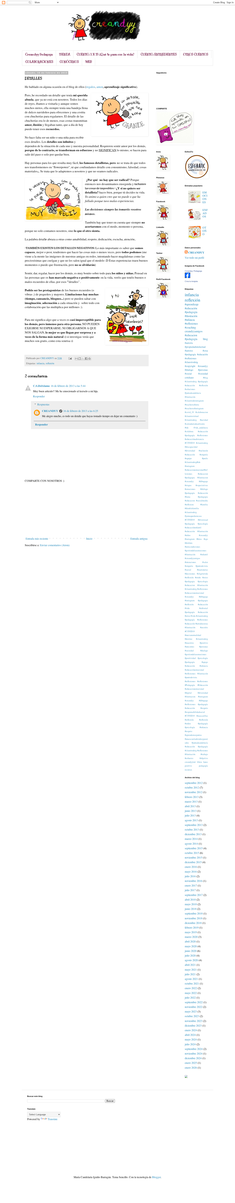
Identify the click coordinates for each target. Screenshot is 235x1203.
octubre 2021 (192, 983)
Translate (52, 1119)
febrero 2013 (192, 797)
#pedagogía (191, 339)
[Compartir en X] (83, 358)
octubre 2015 (192, 853)
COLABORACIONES (39, 62)
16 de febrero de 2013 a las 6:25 (80, 411)
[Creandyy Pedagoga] (187, 277)
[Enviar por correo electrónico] (76, 358)
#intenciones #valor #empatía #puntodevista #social (196, 566)
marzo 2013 (191, 801)
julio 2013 (190, 815)
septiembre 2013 (194, 825)
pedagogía (203, 765)
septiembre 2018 (194, 913)
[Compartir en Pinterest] (89, 358)
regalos (90, 87)
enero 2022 (191, 988)
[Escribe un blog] (79, 358)
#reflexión (189, 719)
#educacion (191, 335)
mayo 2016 (191, 871)
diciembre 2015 (193, 862)
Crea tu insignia (191, 281)
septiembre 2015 (194, 848)
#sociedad (203, 373)
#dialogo (189, 369)
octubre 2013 (192, 829)
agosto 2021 (191, 979)
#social (188, 373)
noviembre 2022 (193, 1007)
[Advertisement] (86, 509)
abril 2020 (190, 941)
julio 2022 (190, 997)
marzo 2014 (191, 839)
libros (199, 761)
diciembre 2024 (193, 1058)
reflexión (50, 363)
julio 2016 (190, 876)
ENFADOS (205, 213)
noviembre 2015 (193, 857)
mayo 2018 (191, 904)
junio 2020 (190, 951)
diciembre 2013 (193, 834)
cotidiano (189, 377)
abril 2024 (190, 1035)
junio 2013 (190, 811)
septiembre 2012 (194, 783)
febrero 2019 (192, 927)
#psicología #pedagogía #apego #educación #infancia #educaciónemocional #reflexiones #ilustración (196, 666)
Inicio (89, 538)
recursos (188, 769)
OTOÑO (204, 231)
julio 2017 (190, 890)
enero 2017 (191, 885)
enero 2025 (191, 1062)
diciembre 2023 (193, 1025)
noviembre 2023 (193, 1021)
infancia (40, 363)
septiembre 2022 (194, 1002)
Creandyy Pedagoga (39, 54)
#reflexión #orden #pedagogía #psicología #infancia (196, 723)
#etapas (188, 485)
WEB (88, 62)
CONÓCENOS (69, 62)
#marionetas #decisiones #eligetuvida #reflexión (196, 573)
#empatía (204, 454)
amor (100, 87)
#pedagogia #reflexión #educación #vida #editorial (196, 604)
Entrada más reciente (37, 538)
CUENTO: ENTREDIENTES (159, 54)
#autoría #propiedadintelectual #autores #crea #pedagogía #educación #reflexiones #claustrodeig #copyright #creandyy (196, 354)
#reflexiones (190, 681)
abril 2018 (190, 899)
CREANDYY (50, 411)
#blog (205, 377)
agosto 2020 (191, 960)
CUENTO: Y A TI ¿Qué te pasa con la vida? (105, 54)
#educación (190, 454)
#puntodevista (191, 677)
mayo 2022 (191, 993)
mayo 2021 (191, 969)
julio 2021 (190, 974)
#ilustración (190, 554)
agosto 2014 (191, 843)
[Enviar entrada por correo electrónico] (69, 358)
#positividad (190, 658)
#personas (203, 369)
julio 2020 (190, 955)
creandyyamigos (193, 331)
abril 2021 (190, 964)
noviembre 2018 (193, 918)
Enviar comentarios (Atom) (55, 545)
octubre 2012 (192, 787)
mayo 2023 (191, 1011)
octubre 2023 (192, 1016)
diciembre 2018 (193, 923)
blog (205, 339)
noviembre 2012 (193, 792)
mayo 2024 (191, 1039)
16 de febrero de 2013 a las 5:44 (68, 386)
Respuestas (43, 404)
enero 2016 (191, 866)
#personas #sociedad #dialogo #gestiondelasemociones (196, 650)
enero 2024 (191, 1030)
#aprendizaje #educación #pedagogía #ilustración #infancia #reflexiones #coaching (192, 315)
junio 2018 (190, 909)
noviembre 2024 (193, 1053)
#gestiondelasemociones (195, 550)
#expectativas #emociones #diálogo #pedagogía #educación (196, 489)
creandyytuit (190, 761)
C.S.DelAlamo (41, 386)
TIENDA (64, 54)
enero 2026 (191, 1067)
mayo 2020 (191, 946)
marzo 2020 (191, 937)
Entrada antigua (138, 538)
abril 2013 (190, 806)
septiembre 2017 (194, 895)
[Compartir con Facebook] (86, 358)
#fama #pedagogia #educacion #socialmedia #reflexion (196, 500)
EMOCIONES (204, 197)
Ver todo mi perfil (194, 257)
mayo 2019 (191, 932)
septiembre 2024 (194, 1049)
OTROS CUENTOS (195, 54)
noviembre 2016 (193, 881)
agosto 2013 (191, 820)
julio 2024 (190, 1044)
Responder (39, 396)
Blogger (156, 1177)
